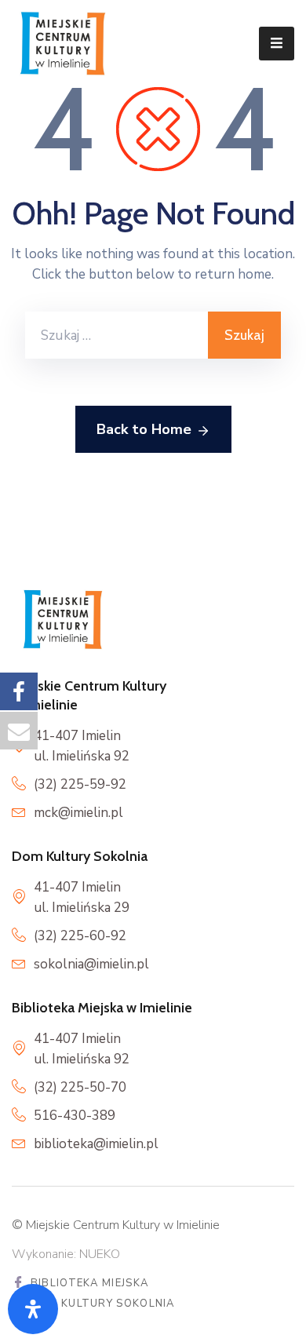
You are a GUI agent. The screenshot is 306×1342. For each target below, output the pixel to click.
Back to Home (144, 429)
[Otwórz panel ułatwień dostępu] (33, 1309)
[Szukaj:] (116, 335)
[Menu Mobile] (276, 43)
